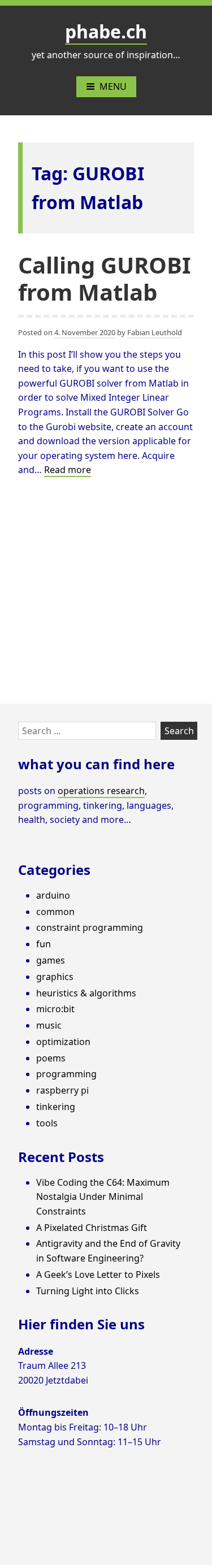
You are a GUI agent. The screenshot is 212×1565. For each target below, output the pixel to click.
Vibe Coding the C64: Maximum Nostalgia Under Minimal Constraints (103, 1196)
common (55, 911)
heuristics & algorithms (86, 993)
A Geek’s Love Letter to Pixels (98, 1274)
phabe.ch (106, 31)
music (49, 1025)
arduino (53, 895)
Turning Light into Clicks (87, 1291)
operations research (101, 790)
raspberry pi (62, 1090)
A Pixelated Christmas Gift (91, 1227)
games (50, 960)
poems (51, 1058)
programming (66, 1074)
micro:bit (55, 1009)
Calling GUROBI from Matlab (104, 278)
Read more (67, 470)
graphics (54, 976)
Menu (113, 86)
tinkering (55, 1106)
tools (47, 1123)
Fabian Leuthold (154, 332)
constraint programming (89, 927)
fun (43, 944)
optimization (63, 1041)
